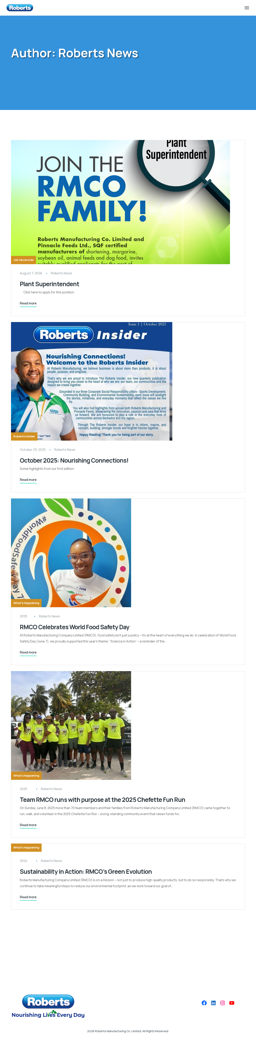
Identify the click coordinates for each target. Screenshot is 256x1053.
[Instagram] (223, 1003)
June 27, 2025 (26, 788)
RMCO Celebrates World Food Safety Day (74, 627)
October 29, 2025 (33, 449)
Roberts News (61, 273)
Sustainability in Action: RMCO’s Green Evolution (86, 871)
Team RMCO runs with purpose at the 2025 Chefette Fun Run (102, 799)
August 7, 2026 (31, 273)
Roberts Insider (24, 436)
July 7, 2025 (24, 615)
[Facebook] (204, 1003)
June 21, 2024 (25, 860)
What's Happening (26, 603)
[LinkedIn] (213, 1003)
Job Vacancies (23, 260)
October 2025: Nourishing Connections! (74, 460)
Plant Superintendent (49, 284)
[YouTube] (232, 1003)
